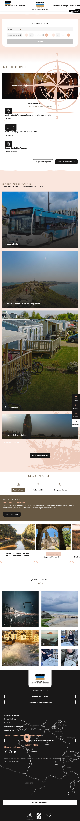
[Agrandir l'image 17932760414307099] (49, 638)
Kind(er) (63, 35)
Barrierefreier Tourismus (13, 726)
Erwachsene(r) (39, 35)
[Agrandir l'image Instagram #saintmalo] (20, 609)
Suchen (40, 41)
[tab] (18, 487)
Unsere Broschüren (11, 715)
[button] (62, 5)
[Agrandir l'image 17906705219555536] (20, 648)
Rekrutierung (9, 730)
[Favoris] (66, 5)
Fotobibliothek (10, 719)
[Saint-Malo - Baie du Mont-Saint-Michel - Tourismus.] (40, 6)
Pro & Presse (9, 723)
